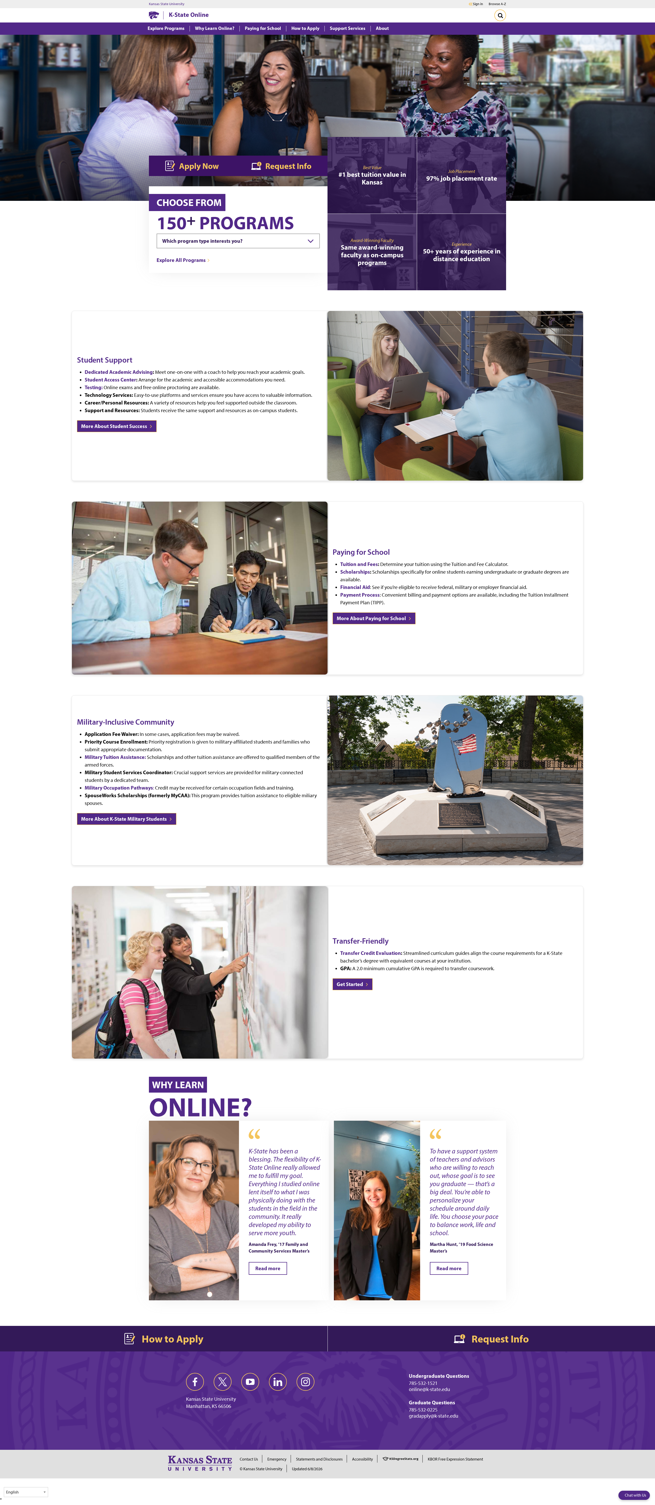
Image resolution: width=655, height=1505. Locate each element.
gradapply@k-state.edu (433, 1416)
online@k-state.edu (429, 1389)
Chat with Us (635, 1495)
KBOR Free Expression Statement (455, 1459)
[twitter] (223, 1382)
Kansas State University (166, 4)
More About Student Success (114, 426)
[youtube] (250, 1382)
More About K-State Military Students (124, 819)
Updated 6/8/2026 (307, 1468)
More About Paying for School (372, 618)
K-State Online (189, 14)
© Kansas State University (261, 1468)
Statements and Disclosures (319, 1459)
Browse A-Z (497, 4)
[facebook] (195, 1382)
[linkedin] (278, 1382)
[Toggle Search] (500, 15)
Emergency (277, 1459)
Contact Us (249, 1459)
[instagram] (305, 1382)
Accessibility (362, 1459)
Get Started (350, 984)
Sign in (478, 4)
